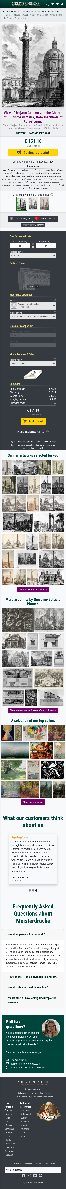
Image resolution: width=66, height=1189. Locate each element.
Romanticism (27, 11)
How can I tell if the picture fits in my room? (33, 977)
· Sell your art (25, 1114)
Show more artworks (33, 802)
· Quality (23, 1118)
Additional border (16, 252)
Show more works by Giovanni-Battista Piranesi (33, 710)
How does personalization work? (26, 934)
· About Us (9, 1155)
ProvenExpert (23, 877)
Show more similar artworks (33, 589)
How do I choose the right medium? (28, 987)
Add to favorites (47, 218)
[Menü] (4, 4)
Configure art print (35, 152)
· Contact (8, 1114)
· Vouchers (24, 1129)
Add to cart (35, 421)
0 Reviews (39, 225)
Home (5, 11)
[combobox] (33, 255)
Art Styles (15, 11)
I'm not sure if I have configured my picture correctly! (32, 1000)
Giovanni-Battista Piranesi (48, 11)
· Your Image (25, 1110)
